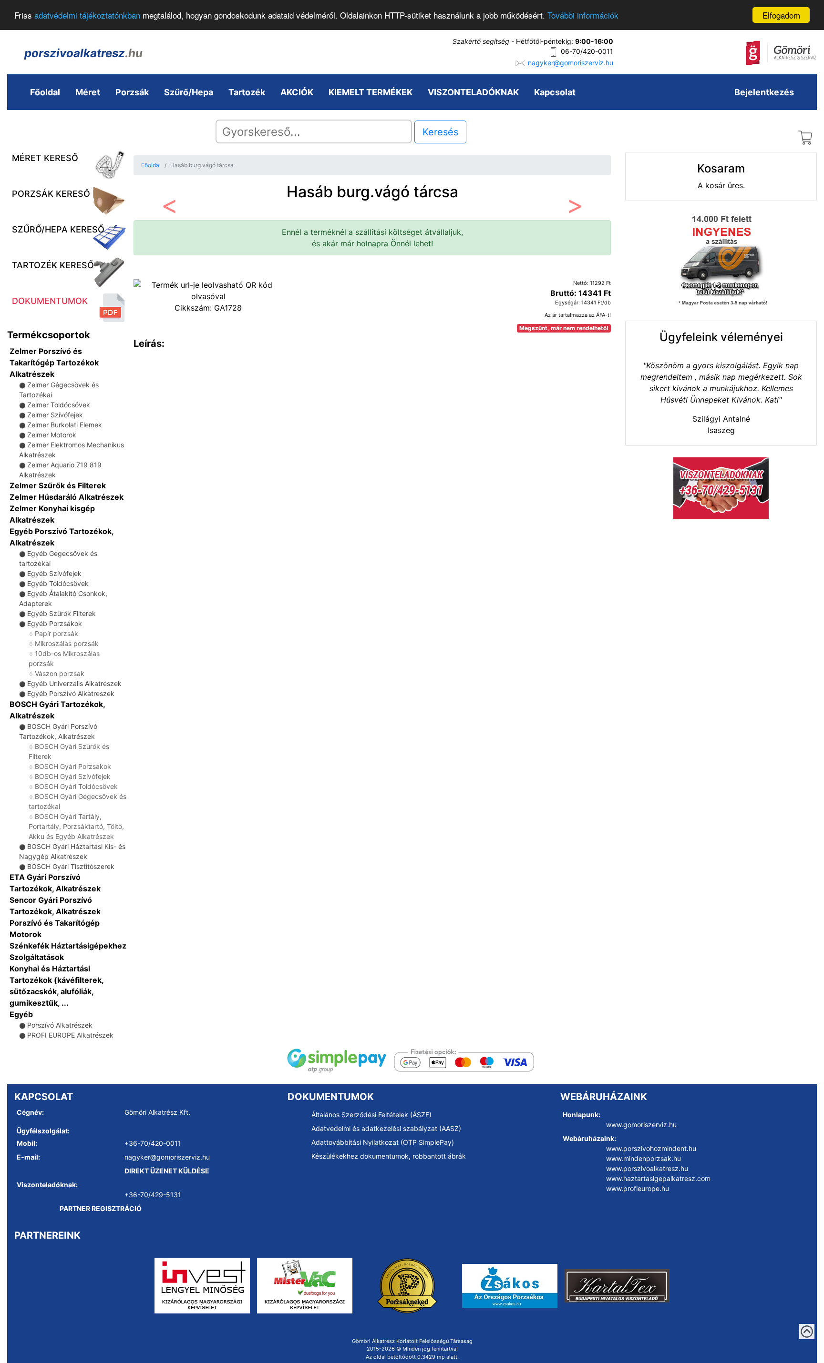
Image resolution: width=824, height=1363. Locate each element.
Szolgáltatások (37, 957)
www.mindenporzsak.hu (643, 1158)
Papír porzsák (56, 633)
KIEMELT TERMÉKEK (370, 92)
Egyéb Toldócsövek (58, 583)
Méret (87, 92)
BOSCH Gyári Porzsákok (73, 766)
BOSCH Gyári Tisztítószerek (70, 866)
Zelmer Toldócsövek (58, 405)
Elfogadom (781, 15)
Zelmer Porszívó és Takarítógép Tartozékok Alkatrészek (54, 362)
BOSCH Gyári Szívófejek (73, 776)
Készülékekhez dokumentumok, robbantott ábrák (388, 1156)
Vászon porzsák (59, 673)
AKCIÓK (296, 92)
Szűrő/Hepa (188, 92)
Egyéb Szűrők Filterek (61, 613)
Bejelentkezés (764, 92)
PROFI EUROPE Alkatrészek (70, 1035)
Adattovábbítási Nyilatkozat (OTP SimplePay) (382, 1142)
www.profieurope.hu (637, 1188)
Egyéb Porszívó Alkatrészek (70, 693)
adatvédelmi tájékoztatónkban (87, 15)
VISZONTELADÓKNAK (473, 92)
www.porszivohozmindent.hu (651, 1148)
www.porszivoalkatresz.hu (647, 1168)
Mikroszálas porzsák (67, 643)
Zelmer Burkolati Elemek (64, 425)
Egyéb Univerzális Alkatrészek (74, 683)
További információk (582, 15)
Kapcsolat (555, 92)
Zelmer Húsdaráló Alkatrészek (67, 497)
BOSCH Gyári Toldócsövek (76, 786)
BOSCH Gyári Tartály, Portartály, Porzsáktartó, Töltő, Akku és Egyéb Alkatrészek (76, 826)
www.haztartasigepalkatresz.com (658, 1178)
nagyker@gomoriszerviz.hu (570, 63)
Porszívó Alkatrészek (60, 1025)
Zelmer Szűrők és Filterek (58, 485)
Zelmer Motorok (51, 435)
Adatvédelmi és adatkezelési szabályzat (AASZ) (386, 1128)
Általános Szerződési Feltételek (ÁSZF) (371, 1115)
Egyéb (21, 1014)
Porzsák (132, 92)
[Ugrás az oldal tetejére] (806, 1331)
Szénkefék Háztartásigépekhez (68, 945)
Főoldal (45, 92)
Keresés (440, 132)
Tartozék (246, 92)
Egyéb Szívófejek (54, 573)
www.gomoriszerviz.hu (641, 1125)
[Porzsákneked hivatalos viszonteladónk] (407, 1285)
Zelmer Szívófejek (55, 415)
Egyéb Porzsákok (54, 623)
